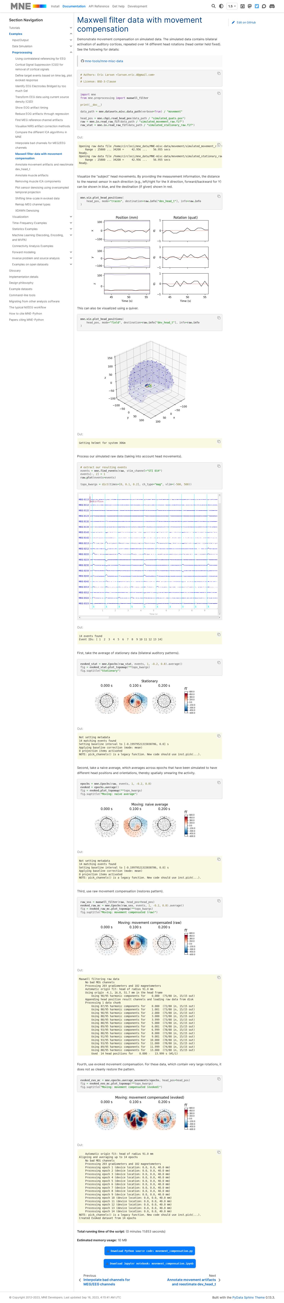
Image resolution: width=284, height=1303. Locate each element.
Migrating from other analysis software (34, 301)
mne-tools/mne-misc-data (104, 61)
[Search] (213, 6)
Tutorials (14, 27)
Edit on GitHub (246, 22)
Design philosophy (21, 282)
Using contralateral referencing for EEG (40, 58)
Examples (15, 33)
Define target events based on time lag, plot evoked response (43, 78)
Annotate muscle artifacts (31, 175)
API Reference (99, 6)
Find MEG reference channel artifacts (39, 120)
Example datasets (20, 289)
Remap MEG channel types (32, 204)
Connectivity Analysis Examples (32, 246)
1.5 (230, 6)
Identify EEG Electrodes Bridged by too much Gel (40, 88)
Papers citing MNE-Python (26, 319)
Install (55, 6)
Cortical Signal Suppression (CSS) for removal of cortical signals (39, 67)
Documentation (74, 6)
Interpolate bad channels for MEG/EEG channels (40, 145)
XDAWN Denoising (27, 210)
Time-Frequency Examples (29, 223)
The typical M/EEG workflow (27, 307)
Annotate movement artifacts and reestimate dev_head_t (44, 167)
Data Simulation (22, 46)
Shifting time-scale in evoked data (37, 198)
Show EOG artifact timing (31, 107)
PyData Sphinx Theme (248, 1297)
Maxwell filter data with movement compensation (38, 156)
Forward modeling (24, 252)
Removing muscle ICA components (38, 181)
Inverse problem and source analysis (36, 258)
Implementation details (23, 276)
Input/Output (20, 40)
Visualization (20, 216)
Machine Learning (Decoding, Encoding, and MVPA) (38, 237)
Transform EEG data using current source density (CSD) (42, 99)
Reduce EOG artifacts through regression (42, 113)
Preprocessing (22, 52)
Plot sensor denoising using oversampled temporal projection (42, 190)
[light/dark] (221, 6)
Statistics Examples (25, 229)
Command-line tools (22, 295)
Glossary (15, 270)
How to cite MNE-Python (25, 313)
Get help (118, 6)
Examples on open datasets (30, 264)
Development (137, 6)
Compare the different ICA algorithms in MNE (41, 134)
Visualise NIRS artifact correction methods (42, 126)
